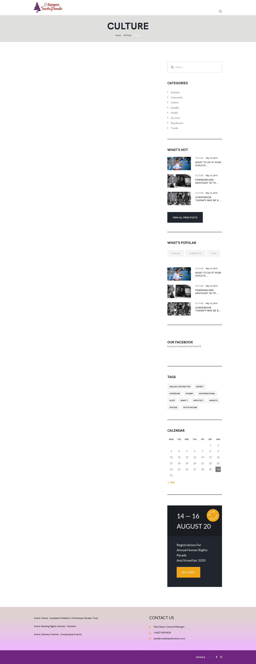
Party (185, 400)
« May (172, 482)
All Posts (127, 35)
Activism (175, 92)
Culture (175, 102)
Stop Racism (177, 122)
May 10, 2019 (211, 158)
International (207, 393)
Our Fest (175, 117)
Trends (174, 128)
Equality (175, 107)
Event (200, 386)
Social (174, 407)
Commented (195, 253)
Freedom (175, 393)
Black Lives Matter (180, 386)
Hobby (190, 393)
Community (177, 97)
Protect (199, 400)
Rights (214, 400)
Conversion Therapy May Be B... (208, 199)
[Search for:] (194, 66)
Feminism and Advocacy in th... (206, 181)
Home (118, 35)
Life (173, 400)
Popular (175, 253)
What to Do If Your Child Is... (208, 164)
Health (174, 112)
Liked (213, 253)
